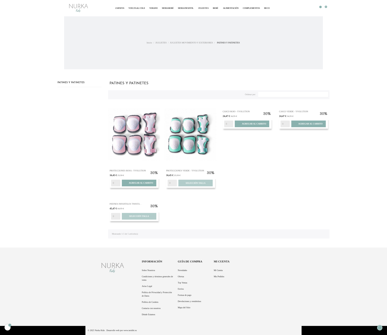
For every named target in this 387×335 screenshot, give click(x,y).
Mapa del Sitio (184, 307)
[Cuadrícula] (112, 94)
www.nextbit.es (130, 330)
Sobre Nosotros (148, 270)
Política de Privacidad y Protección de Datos (157, 294)
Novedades (182, 270)
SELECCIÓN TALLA (195, 183)
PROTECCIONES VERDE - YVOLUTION (185, 171)
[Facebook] (251, 263)
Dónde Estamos (148, 314)
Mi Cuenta (218, 270)
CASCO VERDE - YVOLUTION (293, 111)
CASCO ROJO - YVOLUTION (236, 111)
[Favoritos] (319, 8)
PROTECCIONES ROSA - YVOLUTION (128, 171)
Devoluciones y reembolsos (189, 301)
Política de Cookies (150, 302)
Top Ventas (182, 283)
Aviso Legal (147, 286)
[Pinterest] (256, 263)
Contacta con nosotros (151, 308)
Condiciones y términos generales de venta (157, 278)
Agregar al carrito (139, 183)
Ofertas (181, 276)
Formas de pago (184, 295)
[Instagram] (261, 263)
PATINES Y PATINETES (71, 82)
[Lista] (117, 94)
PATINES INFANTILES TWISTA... (125, 204)
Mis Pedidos (219, 276)
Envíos (181, 289)
